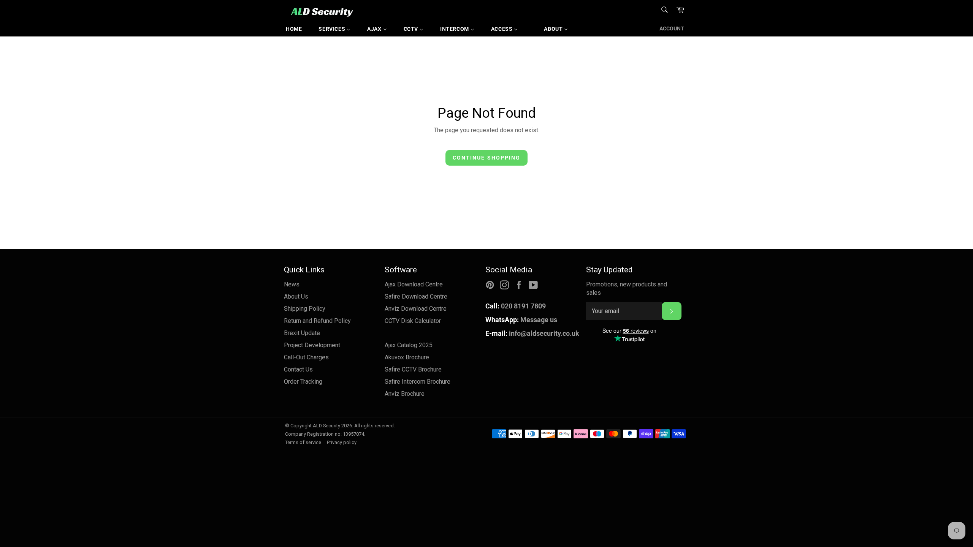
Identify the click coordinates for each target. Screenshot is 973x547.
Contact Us (298, 369)
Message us (521, 320)
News (292, 284)
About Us (296, 296)
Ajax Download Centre (414, 284)
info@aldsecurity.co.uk (532, 333)
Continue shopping (487, 158)
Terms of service (303, 442)
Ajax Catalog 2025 (409, 345)
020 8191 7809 (515, 306)
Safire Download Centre (416, 296)
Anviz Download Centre (416, 308)
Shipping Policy (304, 308)
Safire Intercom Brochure (417, 381)
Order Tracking (303, 381)
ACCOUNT (671, 28)
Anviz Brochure (405, 393)
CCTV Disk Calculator (413, 320)
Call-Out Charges (306, 357)
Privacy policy (342, 442)
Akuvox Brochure (407, 357)
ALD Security (326, 425)
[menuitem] (293, 28)
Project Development (312, 345)
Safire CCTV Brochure (413, 369)
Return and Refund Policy (317, 320)
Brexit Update (302, 333)
